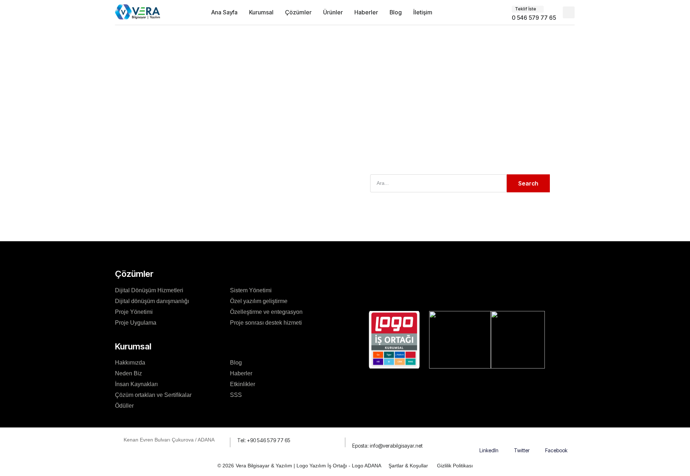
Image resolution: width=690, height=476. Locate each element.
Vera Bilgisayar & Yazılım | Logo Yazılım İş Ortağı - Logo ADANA (308, 465)
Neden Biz (128, 373)
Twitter (522, 450)
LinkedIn (488, 450)
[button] (569, 12)
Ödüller (124, 406)
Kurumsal (261, 12)
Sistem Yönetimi (251, 290)
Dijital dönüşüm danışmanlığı (152, 301)
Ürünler (333, 12)
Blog (396, 12)
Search (528, 183)
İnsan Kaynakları (136, 384)
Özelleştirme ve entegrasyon (266, 312)
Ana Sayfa (224, 12)
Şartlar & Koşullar (408, 465)
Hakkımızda (130, 363)
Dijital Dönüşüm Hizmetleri (149, 290)
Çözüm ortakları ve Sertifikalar (153, 395)
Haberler (366, 12)
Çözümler (298, 12)
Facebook (556, 450)
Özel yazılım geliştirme (259, 301)
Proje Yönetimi (134, 312)
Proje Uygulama (135, 323)
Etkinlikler (242, 384)
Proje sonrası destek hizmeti (266, 323)
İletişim (422, 12)
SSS (236, 395)
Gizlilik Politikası (455, 465)
